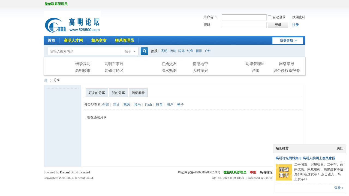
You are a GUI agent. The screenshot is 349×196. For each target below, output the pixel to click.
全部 (105, 104)
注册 (295, 25)
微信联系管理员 (56, 4)
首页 (51, 40)
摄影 (199, 51)
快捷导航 (286, 40)
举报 (253, 172)
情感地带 (200, 64)
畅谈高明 (83, 64)
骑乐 (181, 51)
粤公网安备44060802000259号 (199, 172)
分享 (56, 80)
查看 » (338, 188)
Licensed (84, 172)
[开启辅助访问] (304, 3)
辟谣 (255, 71)
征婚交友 (169, 64)
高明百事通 (114, 64)
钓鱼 (190, 51)
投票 (159, 104)
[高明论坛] (72, 33)
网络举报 (286, 64)
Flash (148, 104)
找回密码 (298, 17)
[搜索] (144, 51)
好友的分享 (97, 93)
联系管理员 (124, 40)
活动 (173, 51)
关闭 (340, 148)
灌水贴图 (169, 71)
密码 (207, 25)
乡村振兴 (200, 71)
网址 (116, 104)
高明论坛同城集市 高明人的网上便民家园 (305, 158)
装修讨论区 (114, 71)
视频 (127, 104)
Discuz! (65, 172)
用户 (170, 104)
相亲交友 (99, 40)
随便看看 (138, 93)
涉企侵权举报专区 (286, 71)
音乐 (137, 104)
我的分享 (118, 93)
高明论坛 (46, 80)
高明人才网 (73, 40)
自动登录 (279, 17)
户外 (207, 51)
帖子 (128, 51)
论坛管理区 (255, 64)
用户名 (208, 17)
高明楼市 (83, 71)
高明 (164, 51)
